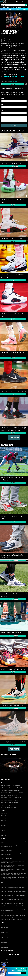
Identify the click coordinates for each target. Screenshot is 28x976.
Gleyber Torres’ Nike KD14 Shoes (11, 633)
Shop (13, 84)
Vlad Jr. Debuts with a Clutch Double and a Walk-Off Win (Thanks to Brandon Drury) (13, 858)
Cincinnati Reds (4, 932)
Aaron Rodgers (4, 818)
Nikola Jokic (4, 9)
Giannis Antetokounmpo (14, 9)
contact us (19, 974)
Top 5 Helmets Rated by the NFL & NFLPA (10, 885)
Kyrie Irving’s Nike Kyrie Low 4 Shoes (12, 705)
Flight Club (14, 76)
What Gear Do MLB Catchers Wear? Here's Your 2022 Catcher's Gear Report (12, 900)
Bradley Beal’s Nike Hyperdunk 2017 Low (13, 391)
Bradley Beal (9, 88)
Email (3, 104)
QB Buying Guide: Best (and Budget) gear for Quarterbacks (14, 913)
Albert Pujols (3, 835)
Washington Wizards (19, 88)
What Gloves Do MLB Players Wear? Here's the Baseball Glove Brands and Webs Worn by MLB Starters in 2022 (13, 888)
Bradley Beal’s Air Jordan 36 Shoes (11, 163)
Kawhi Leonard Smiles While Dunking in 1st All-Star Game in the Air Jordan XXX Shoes (14, 845)
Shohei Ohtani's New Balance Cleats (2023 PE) (11, 797)
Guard (3, 88)
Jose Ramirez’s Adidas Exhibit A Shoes (13, 669)
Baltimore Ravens (4, 947)
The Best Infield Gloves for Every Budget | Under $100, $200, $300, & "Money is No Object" (14, 909)
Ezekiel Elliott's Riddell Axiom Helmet (9, 807)
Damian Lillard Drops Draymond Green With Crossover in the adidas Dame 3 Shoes (13, 849)
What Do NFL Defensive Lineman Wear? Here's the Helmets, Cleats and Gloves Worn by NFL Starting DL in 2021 (13, 905)
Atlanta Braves (4, 942)
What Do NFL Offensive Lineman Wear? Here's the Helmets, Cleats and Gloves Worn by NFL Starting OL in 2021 (14, 892)
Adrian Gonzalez (4, 828)
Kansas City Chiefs (5, 937)
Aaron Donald (4, 813)
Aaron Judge (3, 815)
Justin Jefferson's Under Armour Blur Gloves (11, 795)
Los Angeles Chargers (6, 940)
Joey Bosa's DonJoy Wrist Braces (8, 805)
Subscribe (18, 7)
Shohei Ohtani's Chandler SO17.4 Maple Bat (10, 790)
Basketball (9, 89)
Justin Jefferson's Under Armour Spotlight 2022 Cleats (13, 787)
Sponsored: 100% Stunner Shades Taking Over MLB (12, 919)
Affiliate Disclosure (5, 962)
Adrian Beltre (3, 825)
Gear (8, 7)
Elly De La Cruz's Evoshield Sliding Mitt (9, 800)
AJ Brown (3, 830)
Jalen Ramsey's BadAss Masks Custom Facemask (12, 792)
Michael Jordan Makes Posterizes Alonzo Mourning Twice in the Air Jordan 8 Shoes (14, 878)
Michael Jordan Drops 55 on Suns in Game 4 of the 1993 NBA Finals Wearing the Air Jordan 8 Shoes (13, 874)
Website (3, 110)
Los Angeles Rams (5, 930)
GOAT (8, 76)
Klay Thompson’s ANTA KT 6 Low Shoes (13, 742)
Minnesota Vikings (5, 925)
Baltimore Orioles (4, 945)
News (12, 7)
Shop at (11, 166)
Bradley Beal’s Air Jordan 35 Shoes (11, 238)
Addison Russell (4, 823)
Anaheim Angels (4, 927)
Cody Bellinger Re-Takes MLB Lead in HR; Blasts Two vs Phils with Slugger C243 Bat (13, 862)
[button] (24, 1)
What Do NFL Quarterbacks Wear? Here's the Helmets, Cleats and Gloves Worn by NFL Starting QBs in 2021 (13, 896)
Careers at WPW (4, 959)
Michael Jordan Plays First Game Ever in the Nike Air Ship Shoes (13, 841)
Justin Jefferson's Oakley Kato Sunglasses (10, 785)
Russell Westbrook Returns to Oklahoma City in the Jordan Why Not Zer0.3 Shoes (14, 853)
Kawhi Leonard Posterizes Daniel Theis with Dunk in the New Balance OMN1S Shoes (13, 866)
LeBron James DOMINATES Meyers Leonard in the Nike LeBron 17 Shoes (13, 870)
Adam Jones (3, 820)
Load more (14, 437)
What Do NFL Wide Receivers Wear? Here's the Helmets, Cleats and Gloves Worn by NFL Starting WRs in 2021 (13, 916)
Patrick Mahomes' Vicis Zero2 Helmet (9, 802)
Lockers (3, 7)
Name (3, 98)
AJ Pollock (3, 833)
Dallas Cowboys (4, 935)
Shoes (3, 89)
